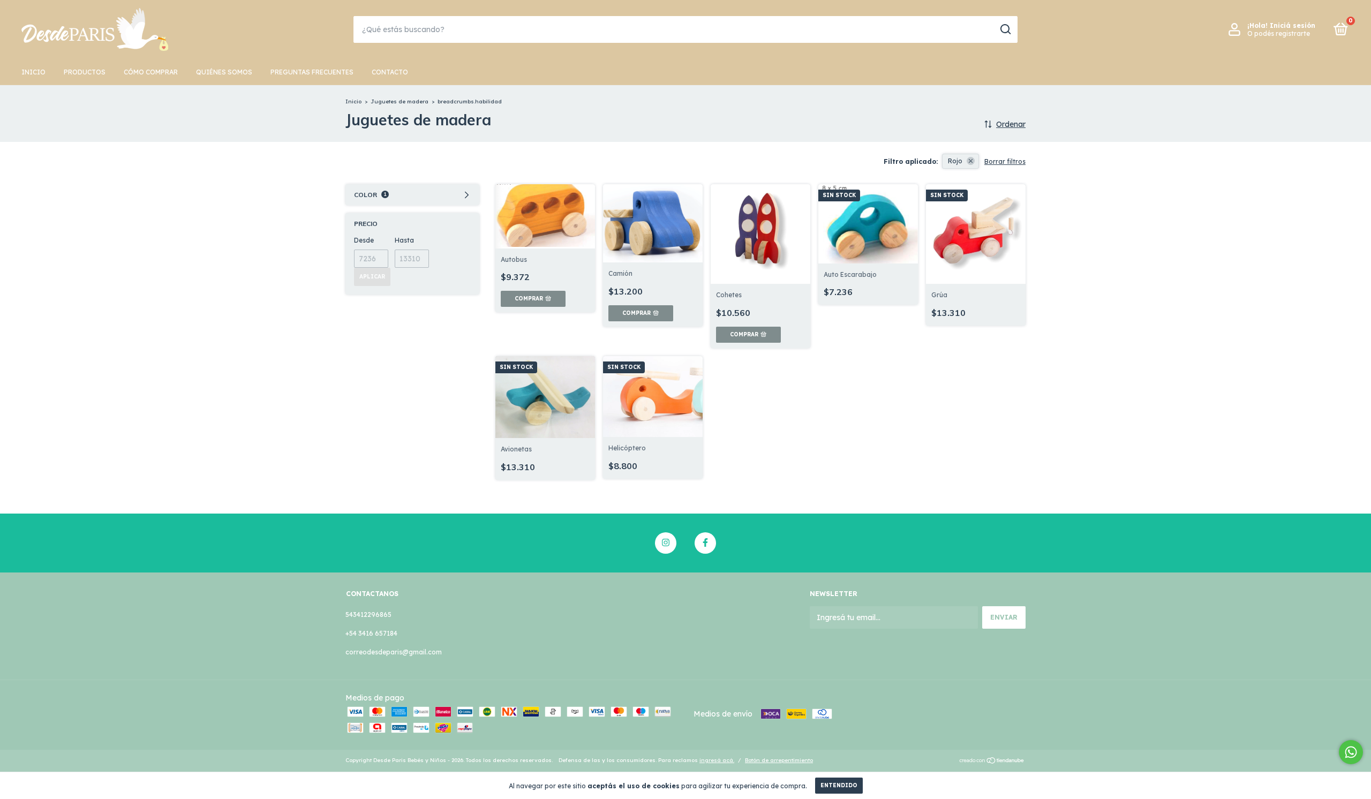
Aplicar (372, 276)
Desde (364, 240)
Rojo (955, 161)
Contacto (390, 72)
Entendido (838, 785)
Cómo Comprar (151, 72)
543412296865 (368, 614)
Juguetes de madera (399, 101)
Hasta (404, 240)
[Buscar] (1005, 29)
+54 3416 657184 (371, 633)
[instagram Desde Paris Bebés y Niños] (665, 543)
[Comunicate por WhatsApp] (1351, 752)
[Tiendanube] (992, 761)
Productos (85, 72)
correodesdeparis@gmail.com (393, 652)
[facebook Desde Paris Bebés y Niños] (705, 543)
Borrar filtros (1005, 161)
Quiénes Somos (224, 72)
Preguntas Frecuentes (311, 72)
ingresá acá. (716, 760)
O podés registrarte (1278, 33)
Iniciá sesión (1292, 25)
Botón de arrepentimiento (779, 760)
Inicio (33, 72)
